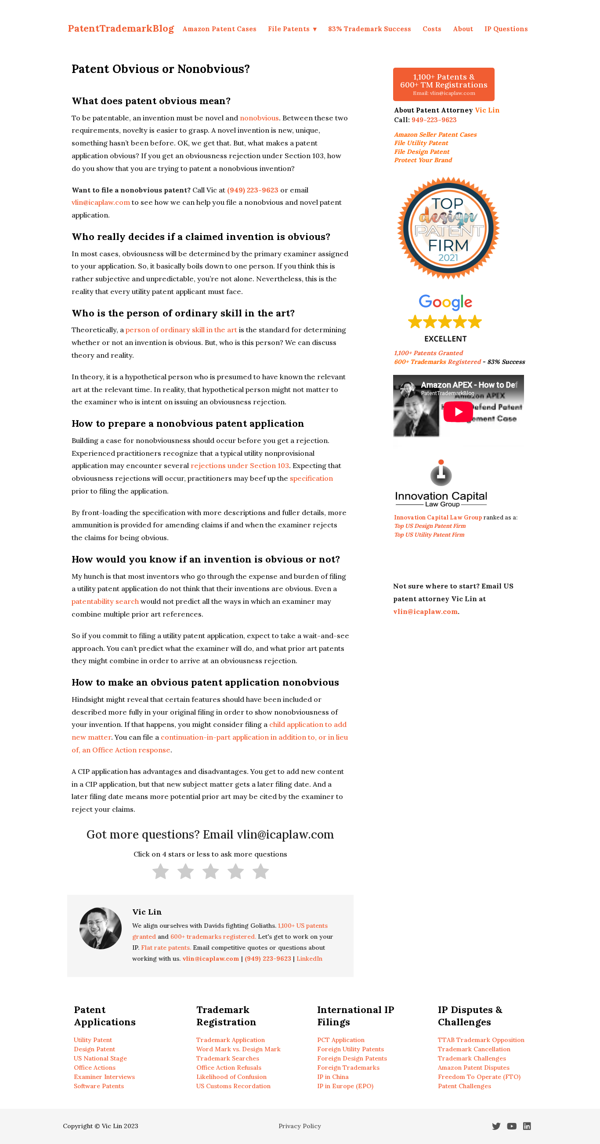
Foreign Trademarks (348, 1067)
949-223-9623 (434, 120)
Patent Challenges (464, 1086)
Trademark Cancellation (474, 1049)
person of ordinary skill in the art (181, 329)
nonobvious (259, 117)
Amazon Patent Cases (219, 29)
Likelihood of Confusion (231, 1077)
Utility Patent (93, 1040)
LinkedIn (309, 958)
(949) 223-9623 (252, 189)
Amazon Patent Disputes (474, 1067)
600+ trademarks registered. (213, 937)
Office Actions (95, 1067)
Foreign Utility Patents (350, 1049)
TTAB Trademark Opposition (481, 1040)
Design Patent (94, 1049)
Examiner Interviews (104, 1077)
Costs (432, 29)
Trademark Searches (227, 1058)
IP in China (333, 1077)
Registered (437, 362)
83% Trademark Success (369, 29)
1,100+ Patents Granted (429, 353)
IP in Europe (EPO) (345, 1086)
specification (311, 478)
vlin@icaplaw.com (101, 202)
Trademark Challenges (472, 1058)
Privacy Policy (299, 1126)
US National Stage (100, 1058)
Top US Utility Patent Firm (429, 534)
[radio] (160, 873)
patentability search (105, 601)
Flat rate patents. (166, 948)
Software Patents (99, 1086)
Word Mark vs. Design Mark (238, 1049)
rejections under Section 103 (240, 465)
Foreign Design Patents (352, 1058)
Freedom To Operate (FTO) (479, 1077)
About (463, 29)
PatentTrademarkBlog (121, 28)
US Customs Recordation (233, 1086)
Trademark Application (230, 1040)
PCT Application (341, 1040)
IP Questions (506, 29)
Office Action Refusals (228, 1067)
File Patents (289, 29)
